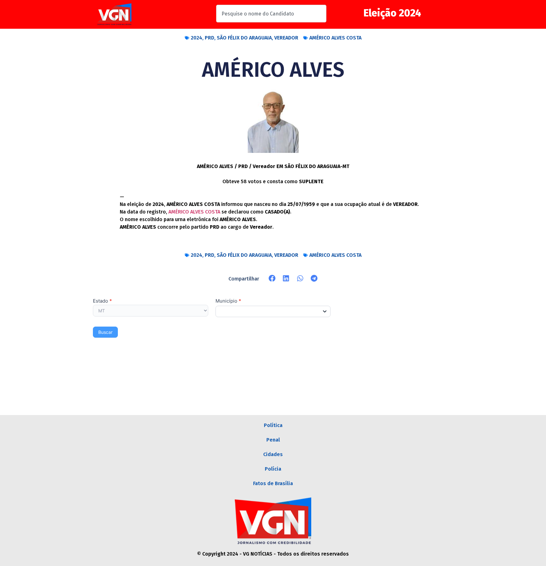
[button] (272, 278)
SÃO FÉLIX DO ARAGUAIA (244, 38)
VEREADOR (286, 38)
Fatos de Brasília (273, 483)
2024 (196, 38)
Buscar (105, 332)
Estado (102, 301)
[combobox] (271, 13)
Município (228, 301)
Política (273, 425)
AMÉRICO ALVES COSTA (335, 38)
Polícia (273, 469)
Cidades (273, 454)
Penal (273, 440)
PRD (209, 38)
